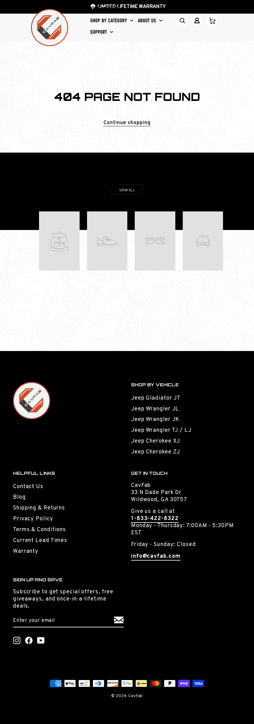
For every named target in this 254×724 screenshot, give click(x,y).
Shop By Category (109, 20)
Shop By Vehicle (107, 9)
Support (99, 31)
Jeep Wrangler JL (155, 409)
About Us (148, 20)
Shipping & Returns (39, 508)
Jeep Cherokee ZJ (155, 452)
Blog (19, 497)
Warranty (25, 551)
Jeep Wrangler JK (155, 419)
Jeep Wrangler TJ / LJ (161, 430)
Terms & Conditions (39, 529)
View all (127, 190)
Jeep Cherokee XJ (155, 441)
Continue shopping (126, 123)
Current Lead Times (40, 540)
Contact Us (28, 486)
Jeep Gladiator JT (156, 398)
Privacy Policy (33, 518)
